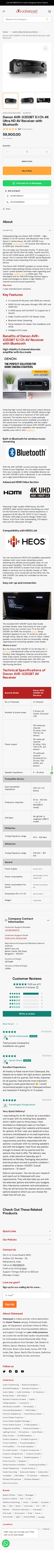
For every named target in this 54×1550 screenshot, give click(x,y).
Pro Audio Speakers (25, 1446)
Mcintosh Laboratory (21, 1509)
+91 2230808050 (17, 202)
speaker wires (19, 274)
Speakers (22, 1461)
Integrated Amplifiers (11, 1428)
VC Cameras (32, 1475)
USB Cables (19, 1475)
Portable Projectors (29, 1439)
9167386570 (18, 1265)
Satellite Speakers (31, 1457)
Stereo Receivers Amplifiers (14, 1465)
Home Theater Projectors (13, 1417)
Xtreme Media (29, 1517)
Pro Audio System (10, 1450)
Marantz (6, 1509)
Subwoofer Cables (27, 1472)
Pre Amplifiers (8, 1446)
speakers (30, 430)
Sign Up (9, 1304)
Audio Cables (8, 1392)
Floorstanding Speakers (12, 1410)
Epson (18, 1506)
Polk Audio (7, 1513)
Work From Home (10, 1483)
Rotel (30, 1513)
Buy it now (27, 171)
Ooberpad (37, 1509)
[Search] (47, 19)
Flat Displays (28, 1406)
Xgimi (18, 1517)
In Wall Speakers (31, 1425)
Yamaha (41, 1517)
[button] (4, 11)
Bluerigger (29, 1495)
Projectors (7, 1457)
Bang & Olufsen (9, 1495)
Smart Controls (9, 1461)
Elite (11, 1506)
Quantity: (7, 146)
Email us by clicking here (16, 938)
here (24, 1268)
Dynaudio (45, 1502)
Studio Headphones (11, 1468)
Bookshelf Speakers (11, 1388)
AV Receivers (38, 1392)
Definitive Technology (11, 1502)
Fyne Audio (28, 1506)
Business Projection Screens (14, 1399)
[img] (9, 1031)
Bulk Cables (22, 1395)
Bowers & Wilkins (10, 1498)
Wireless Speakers (32, 1479)
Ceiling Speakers (9, 1403)
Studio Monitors (28, 1468)
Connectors (24, 1403)
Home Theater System (12, 1425)
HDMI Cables (30, 1410)
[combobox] (27, 19)
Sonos (37, 1513)
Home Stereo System (33, 1414)
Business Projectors (30, 1388)
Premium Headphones (12, 1414)
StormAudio (8, 1517)
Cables (32, 1399)
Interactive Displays (31, 1428)
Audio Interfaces (23, 1392)
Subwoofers (43, 1472)
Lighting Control (9, 1432)
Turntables (7, 1475)
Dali (21, 1498)
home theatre (19, 243)
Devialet (34, 1502)
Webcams (44, 1475)
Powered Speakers (27, 1443)
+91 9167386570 (16, 196)
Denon (34, 631)
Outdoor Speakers (10, 1439)
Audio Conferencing (11, 1385)
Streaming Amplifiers (37, 1465)
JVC (37, 1506)
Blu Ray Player (8, 1395)
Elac (4, 1506)
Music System (8, 1435)
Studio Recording (10, 1472)
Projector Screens (33, 1454)
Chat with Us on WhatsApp (29, 183)
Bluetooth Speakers (30, 1385)
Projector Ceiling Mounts (13, 1454)
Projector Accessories (30, 1450)
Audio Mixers (37, 1432)
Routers (18, 1457)
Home (5, 32)
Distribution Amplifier (11, 1406)
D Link (28, 1498)
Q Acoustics (20, 1513)
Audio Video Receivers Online (25, 32)
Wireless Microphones (12, 1479)
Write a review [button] (27, 1013)
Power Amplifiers (10, 1443)
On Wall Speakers (24, 1435)
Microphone (24, 1432)
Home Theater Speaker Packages (16, 1421)
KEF (44, 1506)
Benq (20, 1495)
